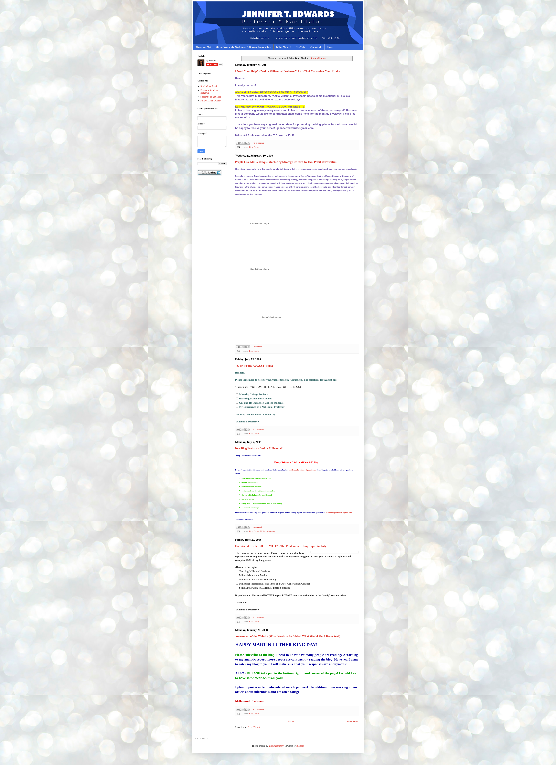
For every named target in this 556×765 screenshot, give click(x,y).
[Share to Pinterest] (248, 143)
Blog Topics (254, 147)
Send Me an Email (208, 86)
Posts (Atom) (254, 727)
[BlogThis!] (240, 143)
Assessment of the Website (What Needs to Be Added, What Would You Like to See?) (287, 636)
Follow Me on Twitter (210, 100)
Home (330, 47)
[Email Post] (238, 147)
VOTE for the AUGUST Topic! (254, 366)
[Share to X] (243, 143)
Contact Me (316, 47)
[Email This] (237, 143)
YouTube (300, 47)
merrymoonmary (276, 746)
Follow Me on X (283, 47)
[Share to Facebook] (245, 143)
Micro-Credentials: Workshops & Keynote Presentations (243, 47)
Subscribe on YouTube (210, 97)
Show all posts (318, 58)
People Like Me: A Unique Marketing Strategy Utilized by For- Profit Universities (285, 162)
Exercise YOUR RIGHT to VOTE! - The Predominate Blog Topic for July (280, 546)
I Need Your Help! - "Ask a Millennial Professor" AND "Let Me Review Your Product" (289, 71)
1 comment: (257, 346)
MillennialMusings (267, 531)
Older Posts (352, 721)
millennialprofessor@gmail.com (302, 469)
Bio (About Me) (203, 47)
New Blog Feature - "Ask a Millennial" (259, 448)
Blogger (300, 746)
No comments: (259, 143)
